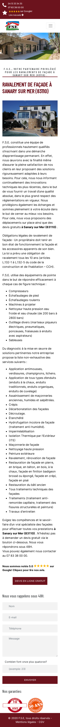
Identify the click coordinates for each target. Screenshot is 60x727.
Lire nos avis (15, 15)
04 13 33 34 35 (15, 3)
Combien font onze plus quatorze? (26, 661)
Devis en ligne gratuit (30, 580)
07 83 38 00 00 (16, 7)
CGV (41, 721)
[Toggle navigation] (50, 26)
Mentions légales (26, 721)
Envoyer (30, 679)
